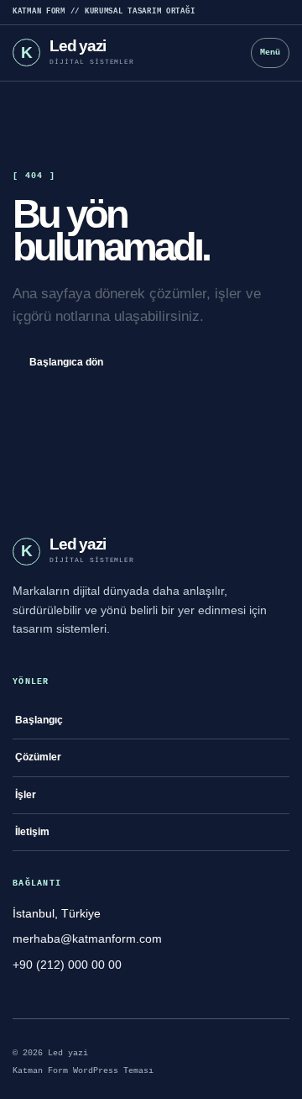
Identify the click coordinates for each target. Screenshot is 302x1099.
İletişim (32, 832)
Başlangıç (39, 720)
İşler (25, 795)
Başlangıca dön (66, 362)
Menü (270, 52)
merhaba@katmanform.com (87, 938)
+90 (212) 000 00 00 (67, 964)
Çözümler (38, 757)
